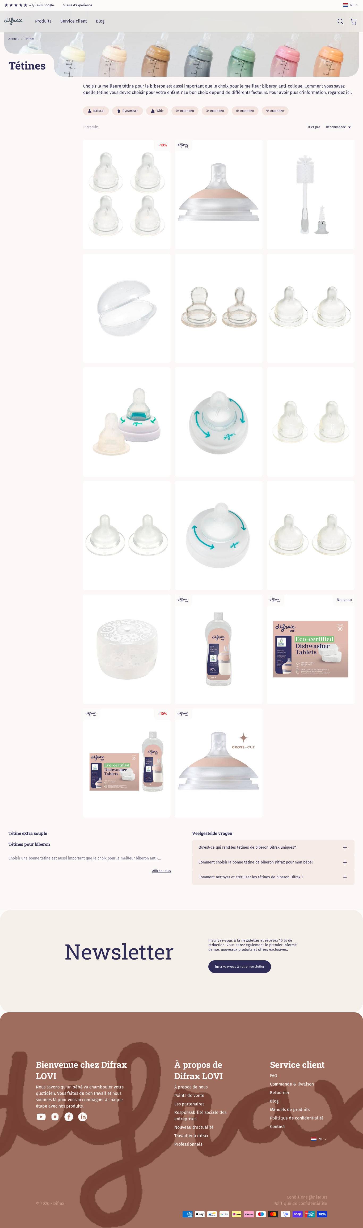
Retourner (279, 1092)
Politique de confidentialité (297, 1118)
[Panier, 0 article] (353, 21)
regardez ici (339, 92)
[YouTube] (41, 1117)
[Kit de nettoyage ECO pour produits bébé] (127, 763)
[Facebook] (69, 1117)
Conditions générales (307, 1197)
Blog (100, 21)
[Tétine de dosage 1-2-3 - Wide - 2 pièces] (310, 536)
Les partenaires (189, 1103)
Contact (277, 1126)
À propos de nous (191, 1087)
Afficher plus (161, 871)
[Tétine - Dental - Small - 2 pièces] (219, 308)
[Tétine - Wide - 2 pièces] (310, 308)
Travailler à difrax (191, 1135)
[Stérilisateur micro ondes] (127, 649)
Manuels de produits (290, 1109)
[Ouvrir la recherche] (340, 21)
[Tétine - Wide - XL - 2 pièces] (127, 536)
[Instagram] (55, 1117)
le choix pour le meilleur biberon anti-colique (257, 86)
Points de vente (189, 1095)
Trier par (313, 127)
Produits (43, 21)
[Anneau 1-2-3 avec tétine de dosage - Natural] (219, 422)
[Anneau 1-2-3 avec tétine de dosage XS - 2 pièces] (127, 422)
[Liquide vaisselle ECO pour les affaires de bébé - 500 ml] (219, 649)
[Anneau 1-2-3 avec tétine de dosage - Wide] (219, 536)
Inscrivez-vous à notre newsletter (239, 967)
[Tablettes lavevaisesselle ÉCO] (310, 649)
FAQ (273, 1075)
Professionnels (188, 1144)
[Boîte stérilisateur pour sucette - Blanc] (127, 308)
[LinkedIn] (82, 1117)
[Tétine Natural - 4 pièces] (127, 194)
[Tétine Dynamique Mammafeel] (219, 194)
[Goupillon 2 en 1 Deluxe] (310, 194)
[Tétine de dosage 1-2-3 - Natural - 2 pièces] (310, 422)
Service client (73, 21)
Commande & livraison (292, 1084)
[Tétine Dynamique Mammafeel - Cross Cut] (219, 763)
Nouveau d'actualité (194, 1127)
